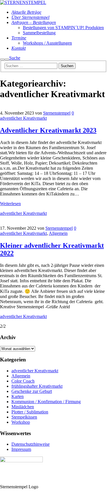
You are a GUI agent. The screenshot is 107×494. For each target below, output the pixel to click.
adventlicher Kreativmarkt (23, 118)
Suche (14, 57)
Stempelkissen (24, 417)
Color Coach (23, 381)
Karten (17, 396)
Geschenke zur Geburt (31, 391)
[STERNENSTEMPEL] (23, 2)
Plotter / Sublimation (29, 411)
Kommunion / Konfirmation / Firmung (46, 401)
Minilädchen (22, 406)
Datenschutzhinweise (30, 444)
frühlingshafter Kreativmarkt (36, 386)
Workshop (20, 422)
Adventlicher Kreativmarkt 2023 (48, 130)
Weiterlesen (10, 203)
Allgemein (58, 233)
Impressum (21, 449)
